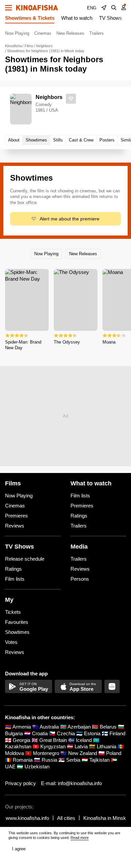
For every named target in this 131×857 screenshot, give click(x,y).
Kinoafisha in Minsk (104, 818)
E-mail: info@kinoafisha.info (71, 783)
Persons (80, 579)
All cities (66, 818)
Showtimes (17, 632)
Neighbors (49, 97)
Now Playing (17, 33)
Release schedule (24, 559)
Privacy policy (20, 783)
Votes (11, 642)
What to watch (76, 18)
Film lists (80, 495)
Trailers (96, 33)
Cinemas (42, 33)
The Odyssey (67, 342)
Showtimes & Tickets (29, 18)
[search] (114, 7)
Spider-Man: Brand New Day (23, 345)
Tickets (13, 612)
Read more (80, 838)
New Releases (70, 33)
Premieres (16, 515)
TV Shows (110, 18)
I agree (19, 848)
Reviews (14, 526)
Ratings (79, 515)
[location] (104, 7)
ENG (91, 7)
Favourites (16, 622)
